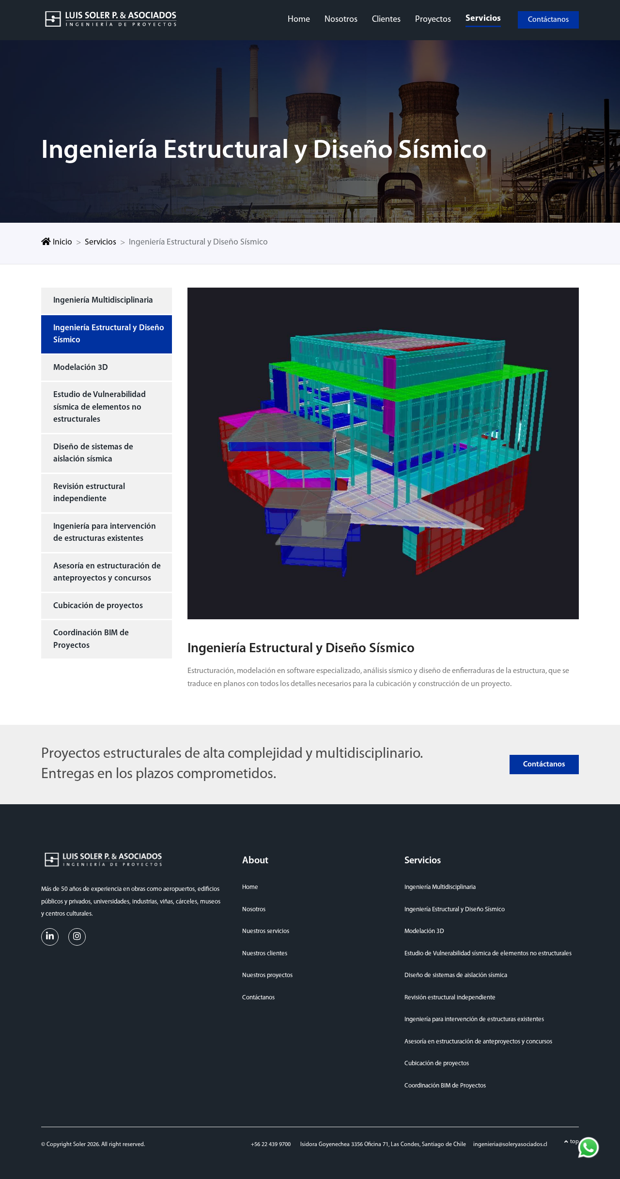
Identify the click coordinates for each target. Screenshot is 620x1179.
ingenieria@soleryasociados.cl (510, 1145)
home (299, 19)
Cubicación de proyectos (98, 606)
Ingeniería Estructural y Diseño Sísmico (108, 334)
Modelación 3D (80, 368)
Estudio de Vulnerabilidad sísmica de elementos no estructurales (99, 407)
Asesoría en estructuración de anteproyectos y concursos (107, 572)
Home (250, 887)
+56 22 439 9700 (271, 1145)
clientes (386, 19)
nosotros (341, 19)
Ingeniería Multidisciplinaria (103, 300)
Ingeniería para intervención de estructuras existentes (104, 532)
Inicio (61, 242)
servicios (483, 19)
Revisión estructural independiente (89, 493)
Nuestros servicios (265, 931)
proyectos (433, 19)
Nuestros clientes (264, 953)
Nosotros (253, 909)
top (574, 1142)
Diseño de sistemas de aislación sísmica (93, 453)
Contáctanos (548, 20)
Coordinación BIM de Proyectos (91, 639)
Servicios (100, 242)
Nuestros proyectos (267, 975)
